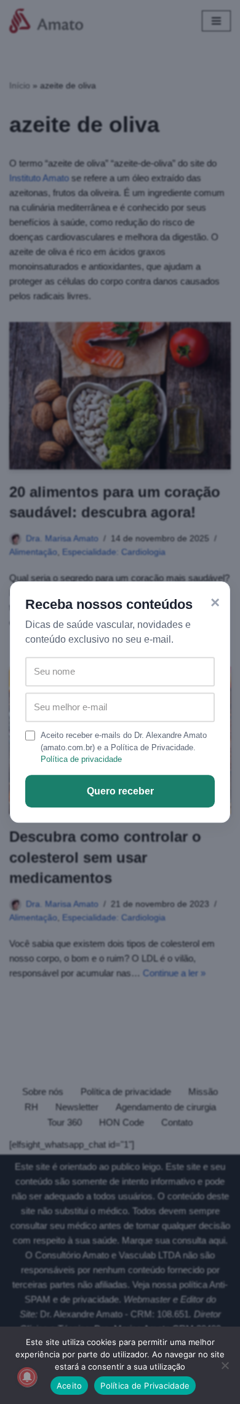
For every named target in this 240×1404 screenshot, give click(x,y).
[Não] (224, 1365)
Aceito (69, 1385)
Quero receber (120, 791)
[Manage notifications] (27, 1377)
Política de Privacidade (145, 1385)
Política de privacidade (81, 759)
